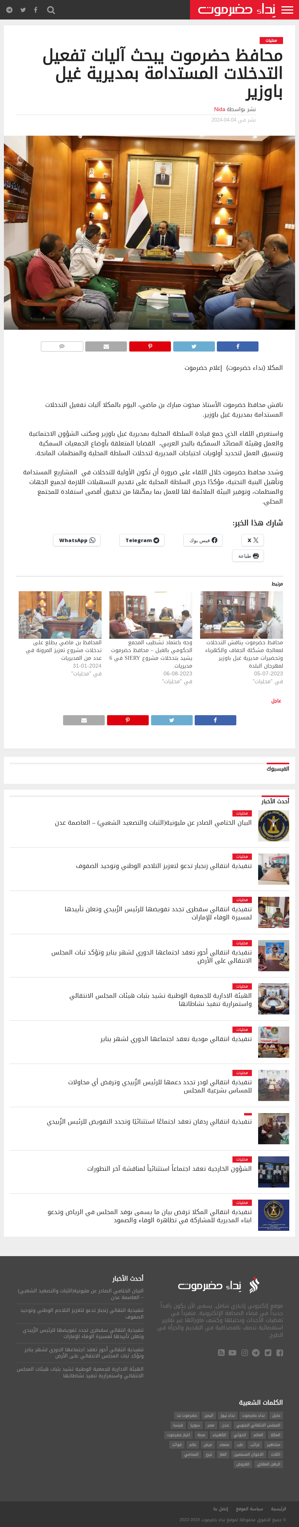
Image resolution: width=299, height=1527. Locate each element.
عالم (192, 1444)
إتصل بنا (220, 1509)
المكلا (275, 1435)
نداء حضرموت (253, 1415)
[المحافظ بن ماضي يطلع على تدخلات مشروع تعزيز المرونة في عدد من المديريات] (60, 615)
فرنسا (178, 1425)
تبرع (209, 1454)
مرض (208, 1444)
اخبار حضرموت (178, 1435)
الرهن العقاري (268, 1464)
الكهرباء (219, 1435)
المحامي (191, 1454)
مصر (211, 1425)
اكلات (275, 1454)
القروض (243, 1464)
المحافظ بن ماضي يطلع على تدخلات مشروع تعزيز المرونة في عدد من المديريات (64, 650)
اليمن (208, 1415)
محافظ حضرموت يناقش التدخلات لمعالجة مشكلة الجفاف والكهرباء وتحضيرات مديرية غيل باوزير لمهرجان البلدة (244, 654)
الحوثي (240, 1435)
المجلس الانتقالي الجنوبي (258, 1425)
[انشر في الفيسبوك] (238, 344)
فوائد (177, 1444)
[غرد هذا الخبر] (194, 344)
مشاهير (273, 1444)
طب (240, 1444)
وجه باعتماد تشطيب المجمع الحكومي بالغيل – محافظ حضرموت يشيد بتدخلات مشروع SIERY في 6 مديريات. (150, 654)
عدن (225, 1425)
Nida (219, 109)
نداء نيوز (228, 1415)
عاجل (276, 700)
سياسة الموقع (249, 1509)
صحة (201, 1435)
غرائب (255, 1444)
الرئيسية (278, 1509)
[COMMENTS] (61, 344)
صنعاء (224, 1444)
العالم (258, 1435)
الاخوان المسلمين (249, 1454)
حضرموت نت (187, 1415)
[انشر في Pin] (150, 344)
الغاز (223, 1454)
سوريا (195, 1425)
